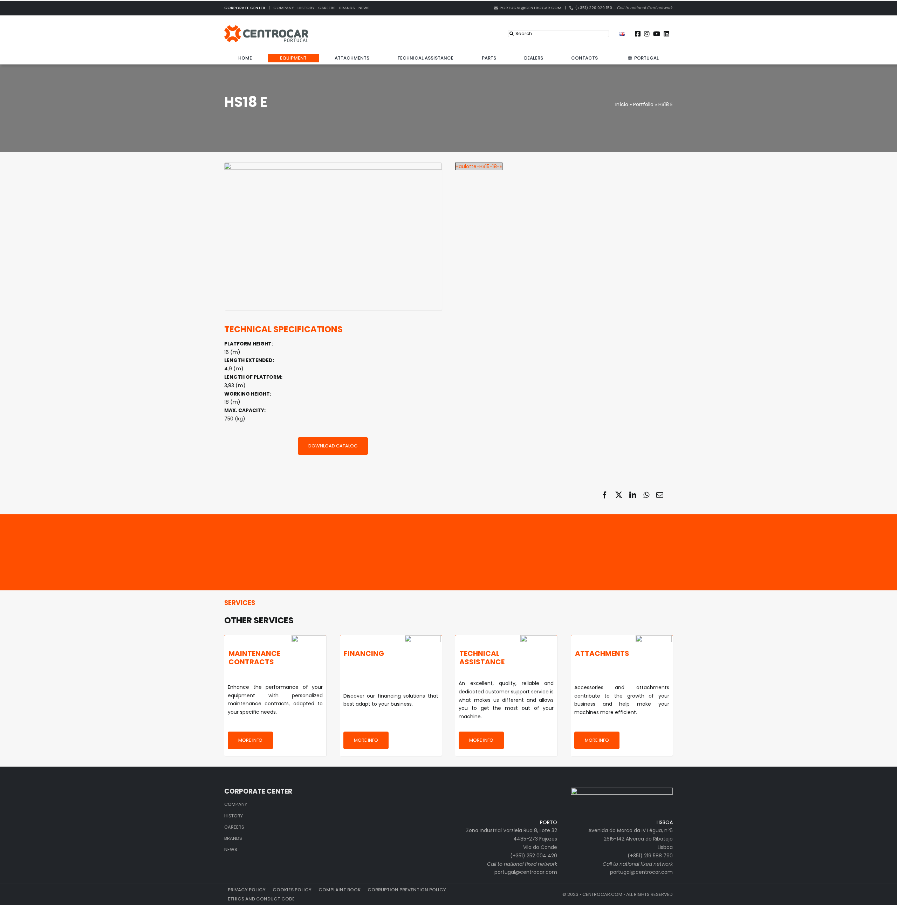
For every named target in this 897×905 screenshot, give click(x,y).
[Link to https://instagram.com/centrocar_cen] (647, 33)
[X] (619, 495)
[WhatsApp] (646, 495)
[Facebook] (605, 495)
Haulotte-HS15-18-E (479, 166)
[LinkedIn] (633, 495)
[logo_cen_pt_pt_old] (266, 27)
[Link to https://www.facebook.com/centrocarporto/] (638, 33)
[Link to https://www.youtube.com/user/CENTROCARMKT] (656, 33)
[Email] (660, 495)
